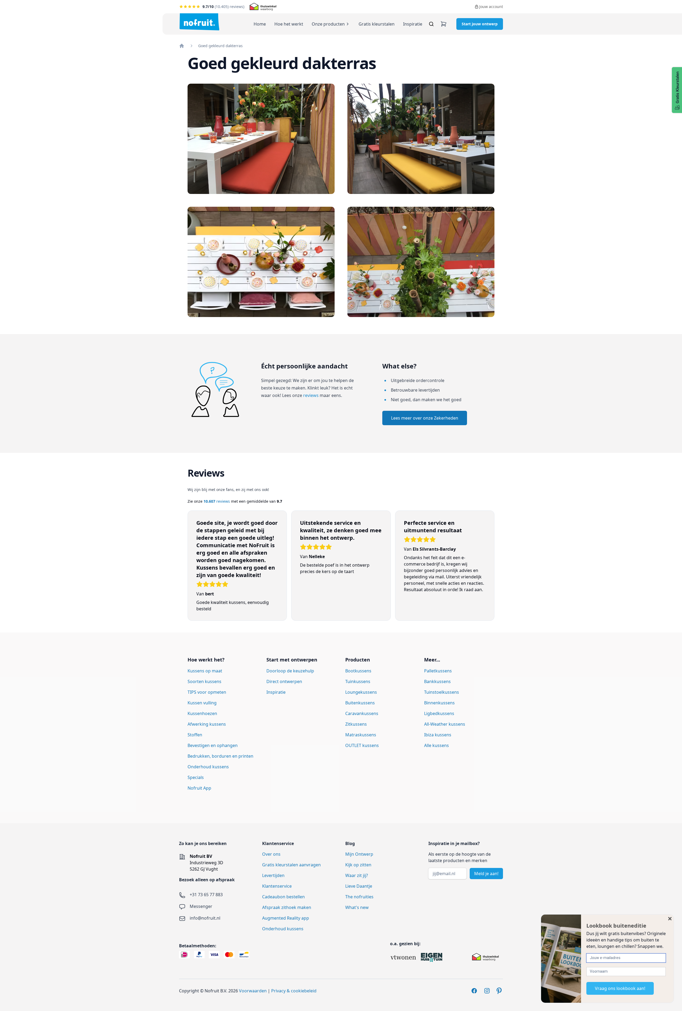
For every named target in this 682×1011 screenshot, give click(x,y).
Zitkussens (356, 724)
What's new (357, 907)
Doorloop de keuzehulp (290, 671)
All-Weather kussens (444, 724)
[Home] (181, 45)
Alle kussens (436, 745)
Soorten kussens (204, 681)
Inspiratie (412, 24)
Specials (196, 777)
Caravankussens (361, 713)
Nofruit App (199, 788)
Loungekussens (361, 692)
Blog (350, 843)
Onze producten (328, 24)
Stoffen (195, 735)
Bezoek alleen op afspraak (207, 880)
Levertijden (273, 875)
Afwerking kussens (207, 724)
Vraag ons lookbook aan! (620, 988)
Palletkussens (438, 671)
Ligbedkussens (439, 713)
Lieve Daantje (358, 886)
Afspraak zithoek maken (286, 907)
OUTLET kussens (362, 745)
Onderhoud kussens (208, 767)
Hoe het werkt (288, 24)
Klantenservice (277, 886)
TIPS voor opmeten (207, 692)
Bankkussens (437, 681)
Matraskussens (360, 735)
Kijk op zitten (358, 865)
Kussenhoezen (202, 713)
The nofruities (359, 897)
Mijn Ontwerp (359, 854)
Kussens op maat (205, 671)
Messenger (201, 906)
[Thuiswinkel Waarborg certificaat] (263, 6)
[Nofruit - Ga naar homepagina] (199, 21)
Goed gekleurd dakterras (220, 45)
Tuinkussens (357, 681)
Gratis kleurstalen (377, 24)
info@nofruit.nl (205, 918)
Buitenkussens (360, 703)
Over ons (271, 854)
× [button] (670, 919)
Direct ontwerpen (284, 681)
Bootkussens (358, 671)
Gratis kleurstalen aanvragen (291, 865)
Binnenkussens (439, 703)
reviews (311, 395)
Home (260, 24)
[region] (341, 568)
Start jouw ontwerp (480, 23)
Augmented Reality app (285, 918)
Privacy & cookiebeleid (293, 991)
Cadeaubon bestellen (283, 897)
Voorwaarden (253, 991)
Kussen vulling (202, 703)
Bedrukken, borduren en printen (220, 756)
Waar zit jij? (356, 875)
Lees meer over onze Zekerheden (424, 418)
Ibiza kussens (437, 735)
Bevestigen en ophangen (213, 745)
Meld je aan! (486, 873)
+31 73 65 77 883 (206, 895)
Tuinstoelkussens (441, 692)
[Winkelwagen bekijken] (443, 24)
